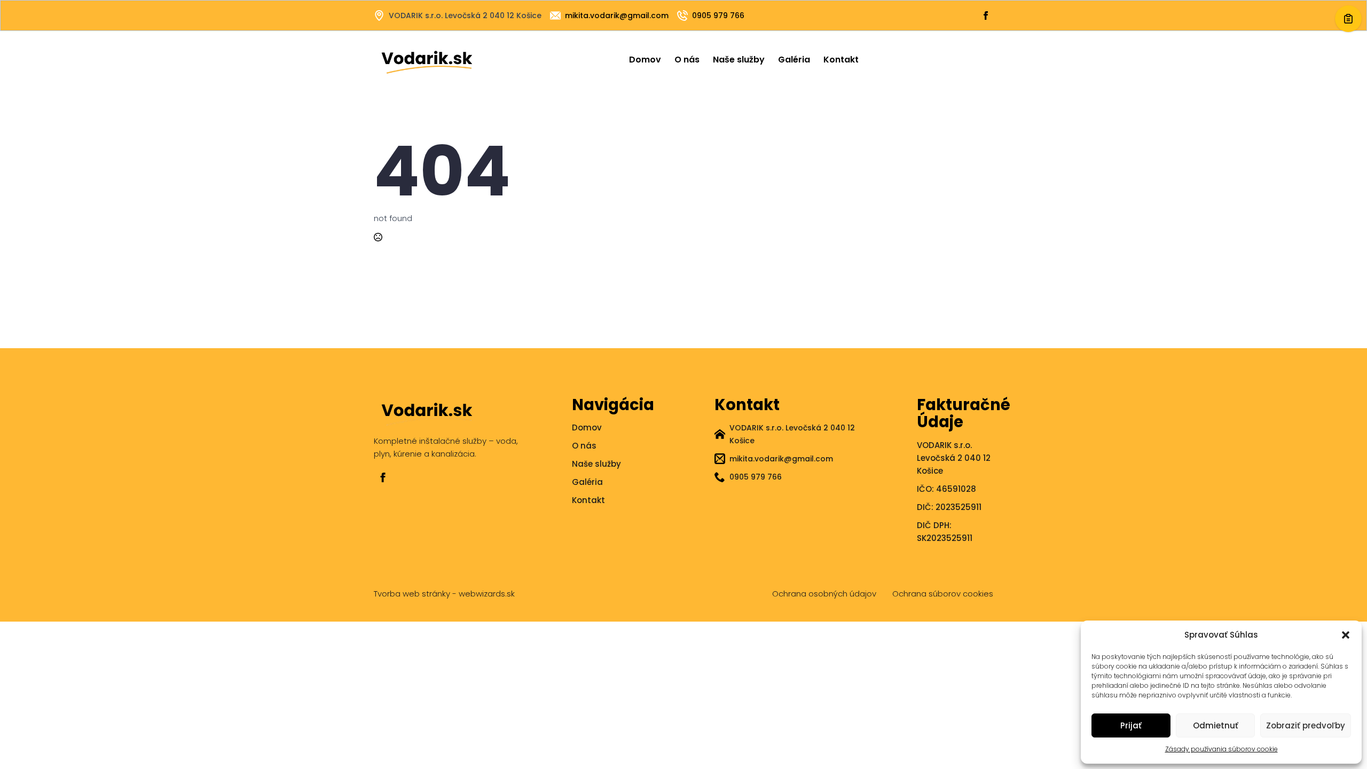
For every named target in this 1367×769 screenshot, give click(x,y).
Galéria (794, 59)
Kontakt (841, 59)
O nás (687, 59)
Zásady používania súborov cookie (1221, 749)
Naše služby (739, 59)
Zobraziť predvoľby (1305, 725)
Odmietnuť (1215, 725)
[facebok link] (985, 15)
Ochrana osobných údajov (824, 593)
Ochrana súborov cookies (942, 593)
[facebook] (383, 477)
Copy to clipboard (1348, 18)
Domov (645, 59)
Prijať (1131, 725)
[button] (1345, 635)
